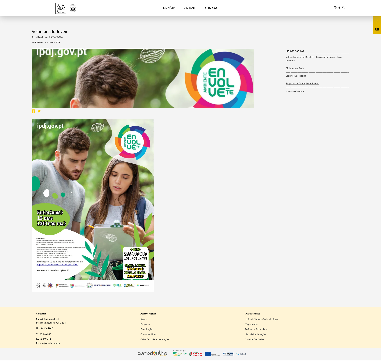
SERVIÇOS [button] (211, 7)
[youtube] (377, 29)
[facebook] (377, 22)
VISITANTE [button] (190, 7)
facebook (375, 25)
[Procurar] (343, 8)
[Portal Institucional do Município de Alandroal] (73, 8)
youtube (375, 32)
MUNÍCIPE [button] (169, 7)
